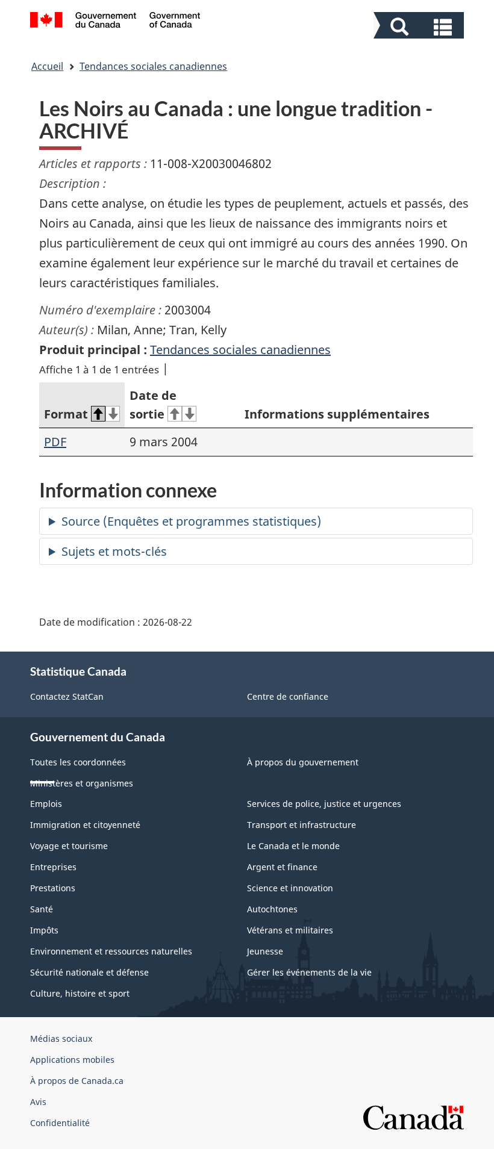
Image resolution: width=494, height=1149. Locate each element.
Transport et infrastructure (301, 824)
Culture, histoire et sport (80, 993)
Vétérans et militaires (290, 930)
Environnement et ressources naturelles (111, 951)
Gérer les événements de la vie (309, 972)
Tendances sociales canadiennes (153, 66)
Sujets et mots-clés (114, 551)
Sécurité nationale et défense (89, 972)
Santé (41, 909)
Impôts (44, 930)
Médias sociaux (61, 1038)
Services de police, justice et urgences (324, 803)
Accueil (47, 66)
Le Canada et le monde (293, 846)
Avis (38, 1101)
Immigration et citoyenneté (85, 824)
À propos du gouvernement (302, 762)
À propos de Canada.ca (77, 1080)
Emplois (46, 803)
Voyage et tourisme (69, 846)
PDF (55, 442)
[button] (420, 27)
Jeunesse (265, 951)
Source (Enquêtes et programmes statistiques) (191, 521)
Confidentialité (60, 1123)
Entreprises (53, 867)
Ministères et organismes (81, 783)
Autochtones (272, 909)
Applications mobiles (72, 1059)
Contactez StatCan (67, 696)
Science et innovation (290, 888)
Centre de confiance (287, 696)
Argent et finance (282, 867)
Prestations (52, 888)
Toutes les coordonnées (78, 762)
